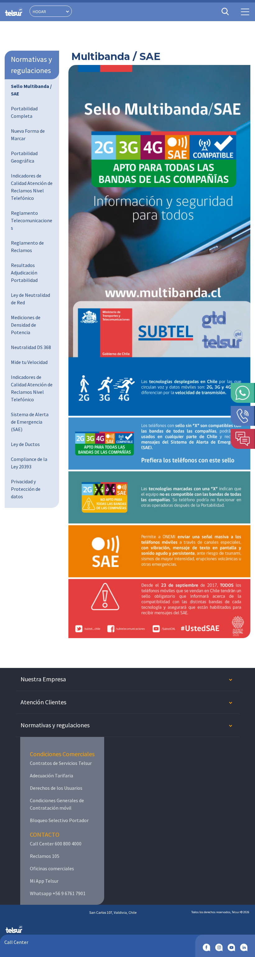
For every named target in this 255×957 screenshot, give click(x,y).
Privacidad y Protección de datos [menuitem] (25, 488)
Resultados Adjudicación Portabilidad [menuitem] (24, 272)
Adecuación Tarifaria (51, 775)
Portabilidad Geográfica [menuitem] (24, 157)
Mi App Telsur (44, 881)
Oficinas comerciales (52, 868)
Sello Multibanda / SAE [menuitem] (31, 90)
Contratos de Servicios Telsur (61, 763)
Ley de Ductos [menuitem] (25, 444)
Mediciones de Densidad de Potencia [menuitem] (25, 324)
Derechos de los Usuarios (56, 788)
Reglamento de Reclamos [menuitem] (27, 246)
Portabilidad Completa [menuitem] (24, 112)
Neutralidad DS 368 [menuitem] (31, 347)
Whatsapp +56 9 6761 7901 (58, 893)
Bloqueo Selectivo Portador (59, 820)
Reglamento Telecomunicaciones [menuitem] (31, 220)
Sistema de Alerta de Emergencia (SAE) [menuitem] (30, 421)
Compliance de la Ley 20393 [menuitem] (29, 463)
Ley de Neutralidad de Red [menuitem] (30, 299)
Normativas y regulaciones (31, 64)
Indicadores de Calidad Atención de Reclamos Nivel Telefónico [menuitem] (32, 187)
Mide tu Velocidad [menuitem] (29, 362)
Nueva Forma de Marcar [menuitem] (28, 134)
